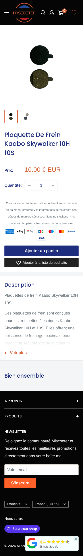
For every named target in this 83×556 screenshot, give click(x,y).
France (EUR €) (47, 504)
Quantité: (13, 185)
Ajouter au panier (41, 250)
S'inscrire (20, 483)
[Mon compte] (52, 12)
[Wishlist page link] (73, 12)
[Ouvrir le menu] (6, 12)
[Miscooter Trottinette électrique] (32, 548)
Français (13, 504)
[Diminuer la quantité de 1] (29, 185)
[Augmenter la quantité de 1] (53, 185)
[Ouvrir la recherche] (43, 12)
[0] (61, 12)
